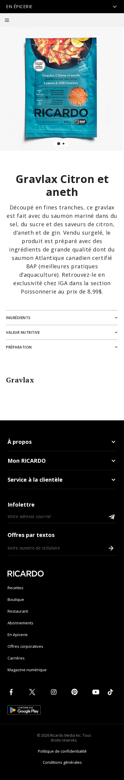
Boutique (16, 599)
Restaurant (18, 611)
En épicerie (18, 634)
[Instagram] (55, 692)
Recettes (15, 587)
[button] (7, 20)
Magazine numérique (27, 669)
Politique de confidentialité (62, 751)
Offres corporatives (25, 646)
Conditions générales (62, 762)
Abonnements (20, 623)
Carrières (16, 658)
